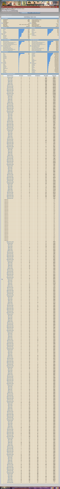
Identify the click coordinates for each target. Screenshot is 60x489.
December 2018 (10, 255)
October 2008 (10, 435)
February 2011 (10, 393)
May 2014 (10, 336)
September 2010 (11, 401)
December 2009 (10, 414)
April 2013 (10, 355)
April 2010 (10, 408)
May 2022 (10, 152)
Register (38, 12)
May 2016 (10, 300)
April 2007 (10, 461)
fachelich (33, 67)
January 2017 (10, 289)
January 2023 (10, 140)
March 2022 (10, 155)
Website (33, 33)
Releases (33, 30)
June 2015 (10, 317)
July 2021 (10, 167)
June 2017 (10, 281)
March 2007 (10, 463)
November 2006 (10, 469)
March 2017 (10, 286)
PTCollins (33, 71)
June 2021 (10, 168)
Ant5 (4, 34)
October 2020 (10, 180)
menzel (4, 61)
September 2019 (11, 241)
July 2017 (10, 280)
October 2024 (10, 109)
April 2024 (10, 118)
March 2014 (10, 339)
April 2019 (10, 249)
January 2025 (10, 105)
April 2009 (10, 426)
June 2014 (10, 334)
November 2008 (10, 433)
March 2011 (10, 392)
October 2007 (10, 452)
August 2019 (10, 243)
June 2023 (10, 133)
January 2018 (10, 271)
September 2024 (11, 111)
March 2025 (10, 102)
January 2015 (10, 324)
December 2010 (10, 396)
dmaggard (5, 32)
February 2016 (10, 305)
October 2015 (10, 311)
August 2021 (10, 165)
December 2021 (10, 159)
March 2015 (10, 321)
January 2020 (10, 193)
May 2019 (10, 247)
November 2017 (10, 274)
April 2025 (10, 100)
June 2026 (10, 80)
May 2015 (10, 318)
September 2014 (11, 330)
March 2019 (10, 250)
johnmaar (4, 72)
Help (30, 12)
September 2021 (11, 164)
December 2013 (10, 343)
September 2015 (11, 312)
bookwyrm (5, 66)
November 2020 (10, 179)
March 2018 (10, 268)
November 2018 (10, 256)
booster (4, 31)
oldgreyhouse (5, 68)
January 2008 (10, 448)
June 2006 (10, 476)
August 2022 (10, 148)
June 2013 (10, 352)
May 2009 (10, 424)
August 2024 (10, 112)
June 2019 (10, 246)
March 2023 (10, 137)
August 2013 (10, 349)
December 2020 (10, 177)
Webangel (5, 35)
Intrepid (4, 29)
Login (35, 12)
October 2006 (10, 470)
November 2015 (10, 309)
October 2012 (10, 364)
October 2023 (10, 127)
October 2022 (10, 145)
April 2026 (10, 83)
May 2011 (10, 389)
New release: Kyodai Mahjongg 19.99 (9, 49)
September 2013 (11, 348)
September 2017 (11, 277)
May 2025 (10, 99)
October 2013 (10, 346)
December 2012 (10, 361)
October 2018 (10, 258)
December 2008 (10, 432)
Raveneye (5, 36)
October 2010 (10, 399)
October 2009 (10, 417)
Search (33, 12)
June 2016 (10, 299)
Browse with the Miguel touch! (8, 50)
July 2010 (10, 404)
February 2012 (10, 376)
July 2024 (10, 114)
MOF (4, 69)
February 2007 (10, 464)
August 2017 (10, 278)
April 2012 (10, 373)
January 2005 (10, 482)
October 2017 (10, 275)
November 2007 (10, 451)
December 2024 (10, 106)
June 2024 (10, 115)
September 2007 (11, 454)
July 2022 (10, 149)
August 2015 (10, 314)
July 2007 (10, 457)
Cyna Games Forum (6, 0)
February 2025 (10, 103)
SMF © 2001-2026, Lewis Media (24, 488)
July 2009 (10, 421)
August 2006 (10, 473)
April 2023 (10, 136)
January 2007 (10, 466)
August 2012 (10, 367)
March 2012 (10, 374)
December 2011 (10, 379)
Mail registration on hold (7, 47)
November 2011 (10, 380)
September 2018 (11, 259)
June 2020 (10, 186)
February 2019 (10, 252)
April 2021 (10, 171)
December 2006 (10, 467)
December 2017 (10, 272)
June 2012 (10, 370)
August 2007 (10, 455)
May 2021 (10, 170)
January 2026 (10, 87)
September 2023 (11, 128)
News (33, 31)
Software (33, 29)
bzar (32, 57)
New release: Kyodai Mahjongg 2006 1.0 (9, 42)
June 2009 (10, 423)
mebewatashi (5, 38)
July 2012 (10, 368)
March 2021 (10, 173)
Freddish (33, 64)
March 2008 (10, 445)
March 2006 (10, 480)
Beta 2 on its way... (6, 41)
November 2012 (10, 362)
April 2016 (10, 302)
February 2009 (10, 429)
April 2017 (10, 284)
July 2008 (10, 439)
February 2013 (10, 358)
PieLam (23, 8)
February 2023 (10, 139)
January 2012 (10, 377)
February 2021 (10, 174)
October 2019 (10, 198)
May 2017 (10, 283)
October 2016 (10, 293)
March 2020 (10, 190)
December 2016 (10, 290)
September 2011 (11, 383)
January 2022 (10, 158)
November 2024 (10, 108)
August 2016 (10, 296)
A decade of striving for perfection (8, 43)
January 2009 (10, 430)
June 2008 (10, 441)
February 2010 (10, 411)
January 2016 (10, 306)
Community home (24, 12)
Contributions (34, 35)
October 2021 (10, 162)
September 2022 (11, 146)
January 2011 (10, 395)
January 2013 (10, 359)
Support (33, 34)
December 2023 (10, 124)
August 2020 (10, 183)
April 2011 (10, 390)
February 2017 (10, 287)
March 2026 (10, 84)
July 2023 (10, 131)
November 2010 (10, 398)
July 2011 (10, 386)
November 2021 (10, 161)
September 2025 (11, 93)
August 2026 (10, 77)
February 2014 (10, 340)
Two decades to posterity (7, 45)
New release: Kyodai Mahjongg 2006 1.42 (10, 44)
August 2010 (10, 402)
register (13, 9)
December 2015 (10, 308)
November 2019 (10, 196)
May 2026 (10, 81)
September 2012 (11, 365)
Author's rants (34, 32)
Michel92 (4, 63)
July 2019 (10, 244)
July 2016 (10, 297)
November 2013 (10, 345)
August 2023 (10, 130)
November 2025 (10, 90)
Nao (4, 30)
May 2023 (10, 134)
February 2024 (10, 121)
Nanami (4, 71)
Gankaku (4, 62)
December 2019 (10, 195)
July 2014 (10, 333)
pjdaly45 (33, 69)
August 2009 (10, 420)
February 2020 (10, 192)
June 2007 (10, 458)
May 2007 (10, 460)
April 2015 (10, 320)
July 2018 (10, 262)
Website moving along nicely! (8, 48)
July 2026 (10, 78)
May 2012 (10, 371)
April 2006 (10, 479)
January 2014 (10, 342)
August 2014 (10, 331)
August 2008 (10, 438)
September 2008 (11, 436)
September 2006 (11, 472)
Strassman (5, 70)
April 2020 (10, 189)
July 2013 (10, 351)
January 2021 (10, 176)
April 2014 (10, 337)
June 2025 (10, 97)
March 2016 (10, 303)
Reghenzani (34, 70)
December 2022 (10, 142)
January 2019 (10, 253)
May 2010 (10, 407)
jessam (4, 33)
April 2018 (10, 266)
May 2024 (10, 117)
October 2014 (10, 328)
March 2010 (10, 410)
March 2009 (10, 427)
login (10, 9)
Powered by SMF (17, 488)
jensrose (4, 37)
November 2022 (10, 143)
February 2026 (10, 86)
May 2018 (10, 265)
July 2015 (10, 315)
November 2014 (10, 327)
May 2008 (10, 442)
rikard (4, 60)
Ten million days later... (6, 46)
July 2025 (10, 96)
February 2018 (10, 269)
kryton (4, 64)
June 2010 (10, 405)
